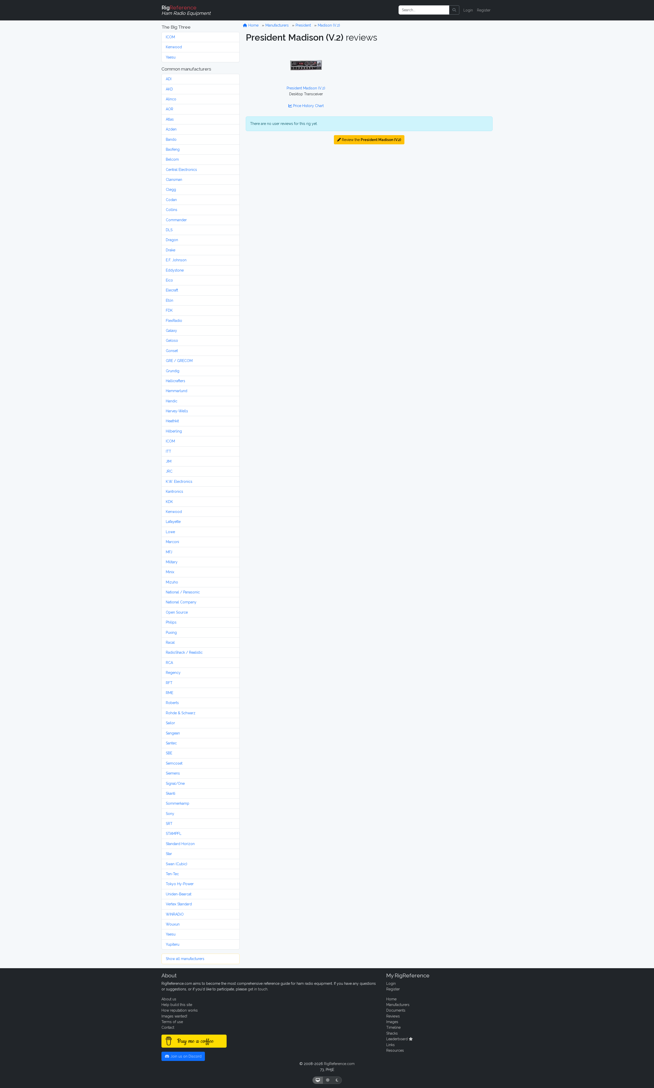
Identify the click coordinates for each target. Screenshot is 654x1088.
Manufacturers (277, 25)
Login (468, 10)
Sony (170, 814)
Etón (169, 300)
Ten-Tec (172, 874)
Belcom (172, 159)
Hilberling (174, 431)
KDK (169, 502)
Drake (170, 250)
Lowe (170, 532)
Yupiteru (172, 944)
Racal (170, 642)
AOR (169, 109)
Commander (176, 220)
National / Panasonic (183, 592)
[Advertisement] (432, 80)
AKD (169, 89)
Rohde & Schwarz (180, 713)
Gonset (172, 351)
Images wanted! (174, 1016)
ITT (168, 451)
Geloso (172, 340)
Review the (371, 140)
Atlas (170, 119)
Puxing (171, 632)
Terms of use (172, 1022)
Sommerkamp (177, 803)
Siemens (173, 773)
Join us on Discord (185, 1056)
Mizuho (172, 582)
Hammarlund (176, 391)
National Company (181, 602)
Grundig (172, 371)
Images (392, 1022)
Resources (395, 1050)
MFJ (169, 552)
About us (168, 999)
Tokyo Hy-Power (180, 884)
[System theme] (318, 1080)
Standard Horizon (180, 844)
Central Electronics (181, 170)
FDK (169, 310)
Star (169, 854)
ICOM (170, 37)
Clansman (174, 180)
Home (253, 25)
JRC (169, 471)
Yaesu (171, 57)
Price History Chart (308, 106)
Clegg (171, 190)
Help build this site (176, 1005)
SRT (169, 824)
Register (484, 10)
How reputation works (179, 1010)
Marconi (172, 542)
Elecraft (172, 290)
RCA (169, 663)
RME (169, 693)
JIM (168, 461)
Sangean (173, 733)
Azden (171, 129)
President (303, 25)
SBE (169, 753)
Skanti (170, 793)
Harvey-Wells (177, 411)
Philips (171, 622)
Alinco (171, 99)
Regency (173, 673)
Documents (395, 1010)
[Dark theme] (337, 1080)
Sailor (170, 723)
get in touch (257, 989)
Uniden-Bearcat (178, 894)
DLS (169, 230)
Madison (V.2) (329, 25)
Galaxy (171, 331)
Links (390, 1045)
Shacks (392, 1033)
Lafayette (173, 522)
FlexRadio (174, 321)
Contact (167, 1027)
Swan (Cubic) (176, 864)
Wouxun (173, 924)
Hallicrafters (175, 381)
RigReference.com (339, 1064)
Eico (169, 280)
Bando (171, 139)
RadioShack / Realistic (184, 652)
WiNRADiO (175, 914)
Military (172, 562)
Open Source (177, 612)
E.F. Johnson (176, 260)
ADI (168, 79)
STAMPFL (173, 834)
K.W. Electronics (179, 481)
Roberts (172, 703)
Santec (171, 743)
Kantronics (174, 491)
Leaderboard (397, 1039)
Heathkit (172, 421)
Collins (171, 210)
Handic (171, 401)
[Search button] (454, 10)
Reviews (393, 1016)
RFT (169, 683)
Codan (171, 200)
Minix (170, 572)
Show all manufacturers (185, 959)
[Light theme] (328, 1080)
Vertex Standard (179, 904)
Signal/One (175, 783)
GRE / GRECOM (179, 361)
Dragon (172, 240)
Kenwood (174, 47)
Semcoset (174, 763)
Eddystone (175, 270)
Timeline (393, 1027)
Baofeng (173, 149)
